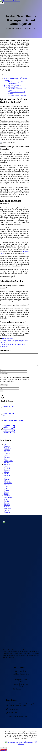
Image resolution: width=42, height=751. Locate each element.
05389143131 (13, 713)
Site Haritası (17, 689)
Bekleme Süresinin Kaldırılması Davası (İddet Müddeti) (8, 483)
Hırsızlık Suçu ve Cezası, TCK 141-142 (8, 459)
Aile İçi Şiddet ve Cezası (7, 475)
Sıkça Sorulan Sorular (12, 87)
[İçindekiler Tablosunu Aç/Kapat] (1, 75)
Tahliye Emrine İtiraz (19, 671)
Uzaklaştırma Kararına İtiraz (21, 680)
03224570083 (13, 709)
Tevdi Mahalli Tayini (19, 677)
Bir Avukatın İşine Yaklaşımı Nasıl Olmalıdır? (17, 82)
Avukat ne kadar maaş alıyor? (18, 95)
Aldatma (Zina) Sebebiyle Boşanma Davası (7, 468)
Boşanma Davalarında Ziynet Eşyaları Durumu (8, 499)
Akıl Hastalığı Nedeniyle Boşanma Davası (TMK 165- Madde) (8, 449)
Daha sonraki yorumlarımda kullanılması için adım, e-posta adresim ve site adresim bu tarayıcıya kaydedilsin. (14, 379)
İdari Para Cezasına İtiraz (21, 674)
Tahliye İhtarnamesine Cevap (21, 685)
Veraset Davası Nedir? (6, 492)
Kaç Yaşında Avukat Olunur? (14, 85)
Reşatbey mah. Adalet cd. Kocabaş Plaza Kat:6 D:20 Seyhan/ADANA (9, 428)
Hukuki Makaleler (7, 338)
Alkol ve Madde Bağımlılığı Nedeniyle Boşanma (7, 508)
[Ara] (1, 391)
